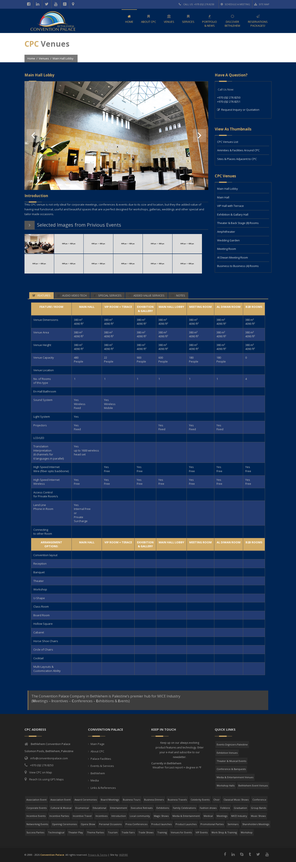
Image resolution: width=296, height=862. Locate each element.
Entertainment (118, 807)
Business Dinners (154, 799)
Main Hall (223, 197)
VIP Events (202, 832)
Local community (140, 815)
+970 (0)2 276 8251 (228, 102)
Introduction (118, 815)
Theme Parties (95, 832)
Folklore (225, 807)
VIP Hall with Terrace (230, 206)
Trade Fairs (128, 832)
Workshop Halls (225, 785)
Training (162, 832)
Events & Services (102, 766)
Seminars (233, 824)
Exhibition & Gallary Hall (232, 214)
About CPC (97, 751)
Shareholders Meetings (255, 824)
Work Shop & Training (224, 832)
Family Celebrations (184, 807)
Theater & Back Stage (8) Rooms (238, 223)
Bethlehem (98, 773)
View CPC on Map (40, 772)
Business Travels (177, 799)
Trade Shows (145, 832)
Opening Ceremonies (64, 824)
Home (31, 58)
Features (43, 295)
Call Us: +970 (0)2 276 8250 (198, 4)
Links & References (103, 788)
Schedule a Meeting (237, 4)
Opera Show (88, 824)
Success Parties (35, 832)
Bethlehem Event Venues (253, 785)
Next (199, 135)
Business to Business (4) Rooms (238, 266)
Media (95, 780)
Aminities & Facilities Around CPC (238, 150)
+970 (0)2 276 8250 (228, 97)
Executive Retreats (142, 807)
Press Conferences (136, 824)
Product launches (161, 824)
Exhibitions (162, 807)
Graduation (240, 807)
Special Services (110, 295)
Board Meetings (110, 799)
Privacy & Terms (97, 854)
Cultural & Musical (61, 807)
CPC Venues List (227, 142)
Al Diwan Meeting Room (232, 257)
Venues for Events (181, 832)
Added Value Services (148, 295)
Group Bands (258, 807)
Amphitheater (226, 232)
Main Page (97, 744)
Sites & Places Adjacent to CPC (237, 159)
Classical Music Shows (236, 799)
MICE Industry (239, 815)
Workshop (246, 832)
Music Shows (258, 815)
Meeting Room (226, 249)
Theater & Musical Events (231, 761)
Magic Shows (161, 815)
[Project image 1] (116, 178)
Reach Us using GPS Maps (46, 779)
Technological (56, 832)
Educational (99, 807)
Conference (259, 799)
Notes (180, 295)
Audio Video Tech (74, 295)
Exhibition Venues (227, 752)
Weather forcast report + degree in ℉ (176, 767)
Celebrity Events (200, 799)
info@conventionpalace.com (49, 758)
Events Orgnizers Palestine (232, 744)
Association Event (36, 799)
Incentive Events (36, 815)
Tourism (113, 832)
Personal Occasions (110, 824)
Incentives (101, 815)
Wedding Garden (228, 240)
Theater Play (75, 832)
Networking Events (37, 824)
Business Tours (131, 799)
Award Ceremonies (86, 799)
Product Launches (186, 824)
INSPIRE (123, 854)
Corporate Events (36, 807)
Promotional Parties (212, 824)
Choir (216, 799)
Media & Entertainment (186, 815)
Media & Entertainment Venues (235, 777)
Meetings (222, 815)
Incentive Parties (59, 815)
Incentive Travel (82, 815)
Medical (208, 815)
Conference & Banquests (231, 769)
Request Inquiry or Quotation (240, 110)
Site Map (264, 4)
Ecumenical (82, 807)
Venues (44, 58)
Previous (33, 135)
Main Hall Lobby (227, 189)
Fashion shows (208, 807)
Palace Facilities (101, 759)
